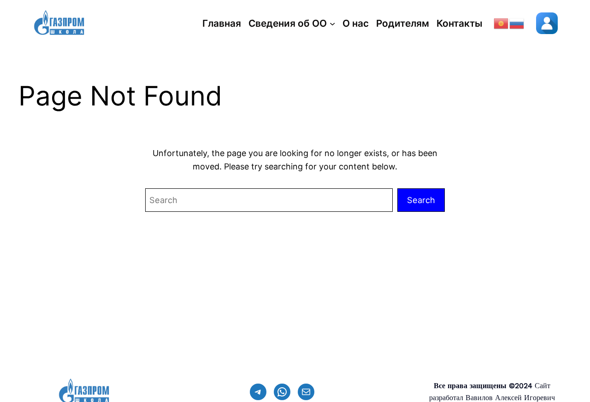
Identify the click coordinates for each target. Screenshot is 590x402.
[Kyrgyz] (501, 23)
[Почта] (306, 392)
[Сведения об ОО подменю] (332, 23)
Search (421, 200)
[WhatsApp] (282, 392)
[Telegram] (258, 392)
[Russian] (517, 23)
